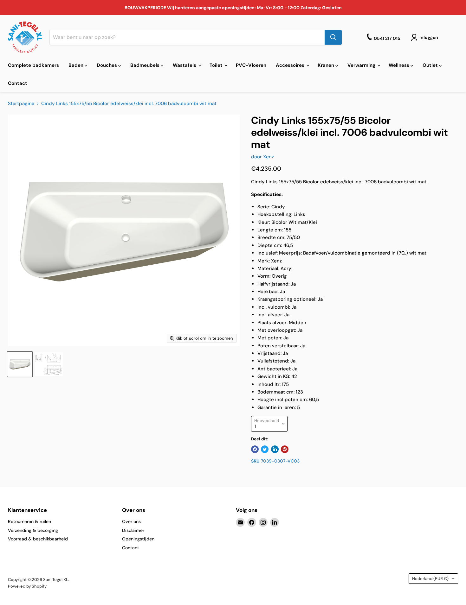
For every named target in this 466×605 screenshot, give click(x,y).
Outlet (431, 65)
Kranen (326, 65)
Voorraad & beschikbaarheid (38, 539)
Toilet (217, 65)
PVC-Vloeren (251, 65)
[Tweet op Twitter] (265, 449)
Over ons (131, 521)
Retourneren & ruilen (29, 521)
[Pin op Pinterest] (284, 449)
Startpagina (21, 103)
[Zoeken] (333, 37)
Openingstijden (138, 539)
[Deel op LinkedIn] (275, 449)
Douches (107, 65)
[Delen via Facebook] (255, 449)
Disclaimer (133, 530)
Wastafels (185, 65)
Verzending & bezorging (33, 530)
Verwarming (362, 65)
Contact (17, 83)
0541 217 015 (387, 38)
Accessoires (291, 65)
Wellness (400, 65)
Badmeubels (145, 65)
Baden (76, 65)
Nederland (430, 578)
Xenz (268, 157)
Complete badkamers (33, 65)
